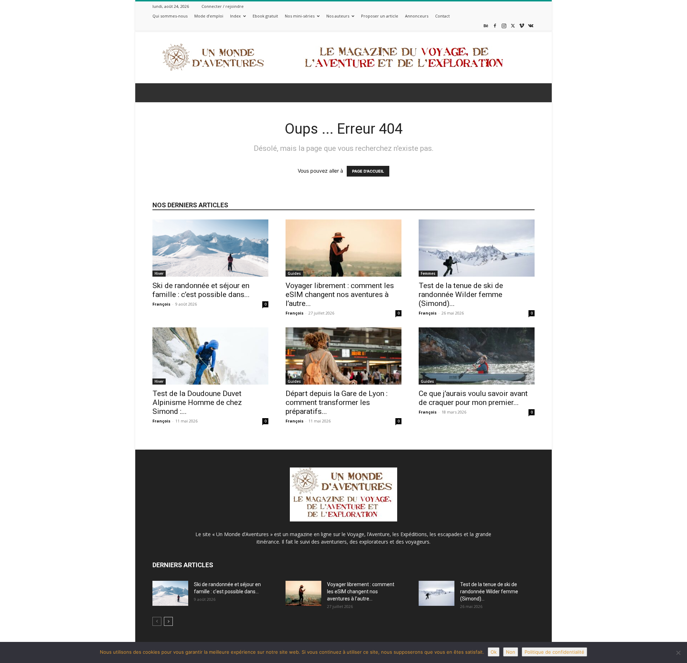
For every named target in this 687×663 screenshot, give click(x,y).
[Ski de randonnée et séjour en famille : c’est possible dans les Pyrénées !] (210, 248)
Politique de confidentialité (554, 652)
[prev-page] (156, 621)
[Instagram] (504, 25)
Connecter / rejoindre (222, 6)
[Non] (678, 652)
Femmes (428, 273)
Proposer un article (379, 16)
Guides (294, 273)
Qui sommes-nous (169, 16)
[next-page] (168, 621)
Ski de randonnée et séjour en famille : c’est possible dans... (201, 290)
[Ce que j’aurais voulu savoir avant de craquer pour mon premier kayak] (477, 356)
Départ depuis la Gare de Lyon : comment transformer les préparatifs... (337, 402)
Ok (494, 652)
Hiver (159, 273)
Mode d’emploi (208, 16)
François (161, 304)
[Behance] (486, 25)
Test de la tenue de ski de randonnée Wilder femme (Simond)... (461, 294)
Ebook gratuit (265, 16)
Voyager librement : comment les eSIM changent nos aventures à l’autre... (340, 294)
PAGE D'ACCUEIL (368, 171)
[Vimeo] (522, 25)
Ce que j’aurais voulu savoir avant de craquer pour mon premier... (473, 398)
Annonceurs (416, 16)
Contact (442, 16)
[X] (513, 25)
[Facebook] (495, 25)
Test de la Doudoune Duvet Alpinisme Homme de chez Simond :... (197, 402)
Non (510, 652)
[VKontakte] (531, 25)
